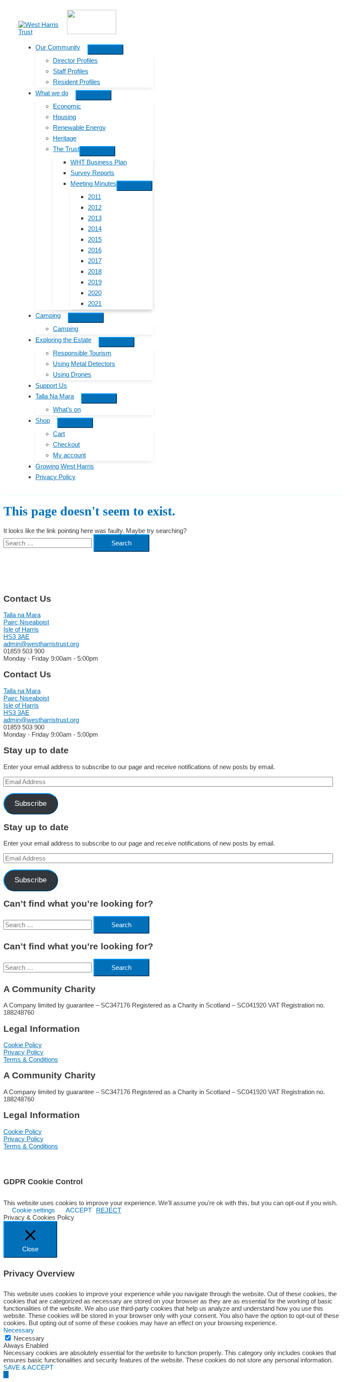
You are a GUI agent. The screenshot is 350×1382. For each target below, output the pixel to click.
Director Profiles (75, 60)
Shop (42, 420)
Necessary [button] (18, 1330)
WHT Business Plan (98, 162)
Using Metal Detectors (84, 363)
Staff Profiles (70, 71)
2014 (95, 228)
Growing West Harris (64, 466)
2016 (95, 250)
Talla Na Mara (54, 396)
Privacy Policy (55, 476)
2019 (95, 282)
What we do (51, 93)
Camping (48, 315)
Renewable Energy (79, 127)
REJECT (108, 1210)
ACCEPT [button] (79, 1210)
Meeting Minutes (93, 183)
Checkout (66, 444)
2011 (94, 196)
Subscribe (31, 803)
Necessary (29, 1338)
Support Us (51, 385)
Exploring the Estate (63, 339)
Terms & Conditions (30, 1059)
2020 (95, 292)
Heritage (64, 138)
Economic (67, 106)
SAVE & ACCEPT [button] (28, 1367)
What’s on (67, 409)
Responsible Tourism (82, 353)
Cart (59, 433)
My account (69, 455)
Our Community (57, 47)
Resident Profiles (76, 81)
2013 (95, 218)
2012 (95, 207)
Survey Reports (92, 172)
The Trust (66, 148)
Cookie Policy (22, 1044)
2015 (95, 239)
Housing (64, 116)
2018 (95, 271)
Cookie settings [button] (33, 1210)
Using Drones (72, 374)
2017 (95, 260)
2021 (95, 303)
